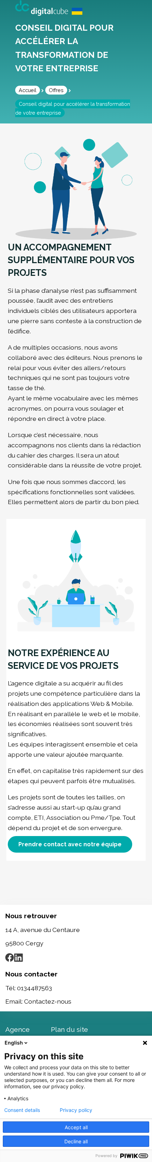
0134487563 (34, 988)
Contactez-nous (47, 1001)
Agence (17, 1029)
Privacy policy (76, 1110)
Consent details (22, 1110)
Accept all (76, 1127)
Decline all (76, 1141)
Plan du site (69, 1029)
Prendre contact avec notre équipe (70, 844)
